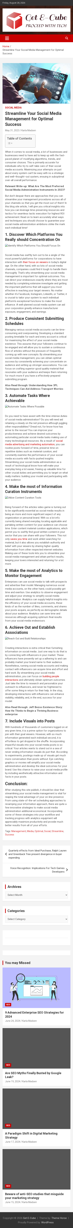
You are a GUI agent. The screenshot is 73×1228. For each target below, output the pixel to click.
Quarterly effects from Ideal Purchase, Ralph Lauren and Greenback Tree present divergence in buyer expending (37, 854)
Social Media (13, 107)
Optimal (39, 831)
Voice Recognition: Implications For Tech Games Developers (37, 870)
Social (47, 831)
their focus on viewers (35, 262)
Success (9, 834)
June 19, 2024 (12, 1081)
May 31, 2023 (12, 130)
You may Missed (17, 963)
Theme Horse (59, 1218)
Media (30, 831)
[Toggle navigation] (7, 38)
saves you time (18, 539)
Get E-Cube (29, 1218)
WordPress (47, 1222)
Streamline (57, 831)
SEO (8, 1004)
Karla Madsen (28, 130)
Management (18, 831)
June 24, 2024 (12, 1020)
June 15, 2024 (12, 1202)
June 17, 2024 (12, 1141)
